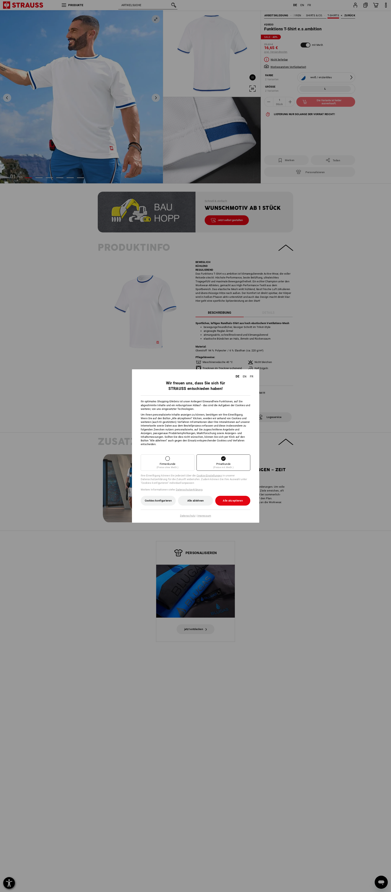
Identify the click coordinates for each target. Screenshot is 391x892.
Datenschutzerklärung (189, 489)
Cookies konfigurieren (158, 500)
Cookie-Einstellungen (209, 475)
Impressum (204, 515)
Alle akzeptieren (233, 500)
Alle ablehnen (195, 500)
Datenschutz (187, 515)
